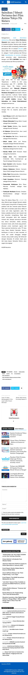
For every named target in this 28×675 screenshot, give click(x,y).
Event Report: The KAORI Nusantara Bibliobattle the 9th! (13, 578)
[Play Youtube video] (14, 72)
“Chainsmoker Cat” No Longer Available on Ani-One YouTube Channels (14, 555)
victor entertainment (6, 379)
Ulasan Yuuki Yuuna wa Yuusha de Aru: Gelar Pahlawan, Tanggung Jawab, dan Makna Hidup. (13, 653)
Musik (3, 373)
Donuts (15, 371)
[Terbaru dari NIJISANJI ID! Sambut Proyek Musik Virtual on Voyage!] (5, 468)
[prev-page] (3, 481)
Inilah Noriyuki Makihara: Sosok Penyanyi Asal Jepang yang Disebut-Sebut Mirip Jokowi (13, 648)
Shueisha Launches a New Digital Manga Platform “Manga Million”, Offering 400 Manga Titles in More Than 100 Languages (14, 600)
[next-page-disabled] (5, 481)
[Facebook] (14, 421)
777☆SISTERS (9, 371)
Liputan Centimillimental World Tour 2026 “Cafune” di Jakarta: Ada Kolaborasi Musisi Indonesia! (13, 612)
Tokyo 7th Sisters (6, 375)
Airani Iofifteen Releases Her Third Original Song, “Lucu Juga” (12, 573)
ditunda (20, 48)
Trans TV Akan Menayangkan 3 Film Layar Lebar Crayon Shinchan (7, 400)
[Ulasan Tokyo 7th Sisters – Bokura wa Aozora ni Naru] (5, 442)
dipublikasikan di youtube (13, 55)
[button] (2, 2)
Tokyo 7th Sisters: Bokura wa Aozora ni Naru (11, 377)
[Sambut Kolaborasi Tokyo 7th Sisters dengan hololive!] (5, 435)
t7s (12, 373)
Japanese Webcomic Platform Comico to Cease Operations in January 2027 (14, 564)
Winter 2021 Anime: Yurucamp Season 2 (21, 398)
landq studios (22, 371)
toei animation (17, 373)
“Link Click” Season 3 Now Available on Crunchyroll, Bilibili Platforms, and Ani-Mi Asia (14, 583)
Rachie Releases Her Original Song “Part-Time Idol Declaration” (12, 593)
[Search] (26, 2)
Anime (4, 9)
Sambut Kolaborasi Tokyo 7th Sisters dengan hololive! (18, 434)
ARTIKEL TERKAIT (7, 429)
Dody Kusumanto (5, 23)
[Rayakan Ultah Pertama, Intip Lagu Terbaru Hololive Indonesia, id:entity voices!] (5, 459)
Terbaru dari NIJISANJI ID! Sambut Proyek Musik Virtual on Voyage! (18, 468)
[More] (22, 29)
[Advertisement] (14, 310)
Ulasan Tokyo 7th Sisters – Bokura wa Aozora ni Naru (18, 442)
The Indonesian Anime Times (11, 551)
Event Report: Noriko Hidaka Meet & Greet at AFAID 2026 (13, 569)
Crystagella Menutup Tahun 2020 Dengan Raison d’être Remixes (17, 475)
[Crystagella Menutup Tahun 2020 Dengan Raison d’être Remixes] (5, 475)
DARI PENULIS (19, 429)
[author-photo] (14, 416)
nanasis (8, 373)
